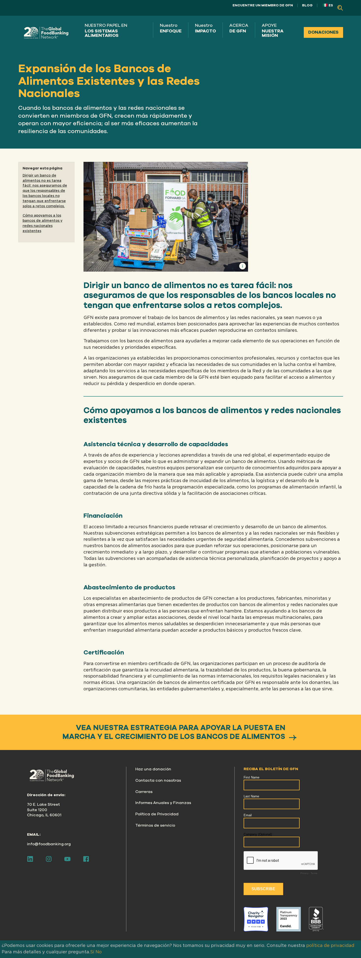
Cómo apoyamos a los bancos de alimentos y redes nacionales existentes (42, 223)
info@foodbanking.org (49, 844)
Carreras (144, 791)
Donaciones (323, 32)
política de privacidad (330, 946)
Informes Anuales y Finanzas (163, 802)
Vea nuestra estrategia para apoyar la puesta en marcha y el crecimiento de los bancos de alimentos (174, 732)
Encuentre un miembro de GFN (263, 5)
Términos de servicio (155, 825)
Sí (92, 952)
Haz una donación (153, 769)
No (99, 952)
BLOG (307, 5)
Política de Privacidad (157, 814)
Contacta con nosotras (158, 780)
